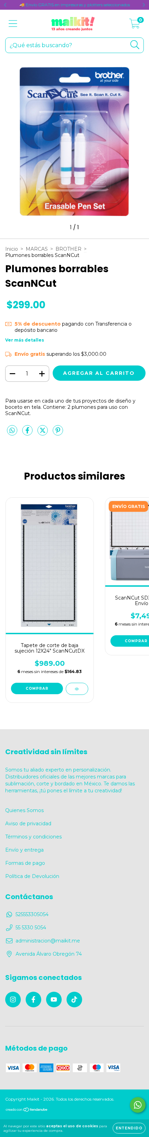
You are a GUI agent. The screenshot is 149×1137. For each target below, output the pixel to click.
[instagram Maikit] (13, 999)
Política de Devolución (32, 876)
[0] (134, 25)
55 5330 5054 (31, 927)
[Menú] (13, 24)
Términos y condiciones (33, 837)
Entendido (129, 1128)
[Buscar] (135, 45)
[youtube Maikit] (54, 999)
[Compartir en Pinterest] (58, 433)
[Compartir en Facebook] (28, 433)
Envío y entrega (24, 850)
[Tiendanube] (27, 1110)
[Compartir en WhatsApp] (12, 430)
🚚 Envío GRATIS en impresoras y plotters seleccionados (74, 4)
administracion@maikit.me (48, 941)
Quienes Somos (24, 810)
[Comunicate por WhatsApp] (138, 1105)
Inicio (11, 249)
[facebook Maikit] (33, 999)
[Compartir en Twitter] (43, 433)
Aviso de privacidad (28, 823)
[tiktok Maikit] (74, 999)
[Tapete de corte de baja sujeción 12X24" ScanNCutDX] (76, 689)
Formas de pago (25, 863)
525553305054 (32, 914)
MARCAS (37, 249)
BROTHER (68, 249)
